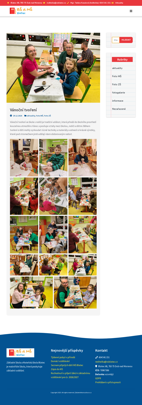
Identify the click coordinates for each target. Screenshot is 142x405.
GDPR (98, 378)
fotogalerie (118, 92)
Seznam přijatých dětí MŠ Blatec (67, 365)
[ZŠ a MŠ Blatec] (21, 11)
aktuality (31, 115)
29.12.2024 (17, 115)
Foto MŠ (39, 115)
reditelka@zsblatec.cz (56, 3)
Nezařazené (119, 109)
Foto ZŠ (47, 115)
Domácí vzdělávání (60, 361)
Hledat (126, 39)
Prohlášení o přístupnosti (108, 382)
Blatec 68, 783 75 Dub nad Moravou (26, 3)
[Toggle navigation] (131, 11)
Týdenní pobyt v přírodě (63, 357)
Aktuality (119, 3)
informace (117, 100)
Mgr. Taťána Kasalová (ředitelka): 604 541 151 (90, 3)
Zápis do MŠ (57, 369)
